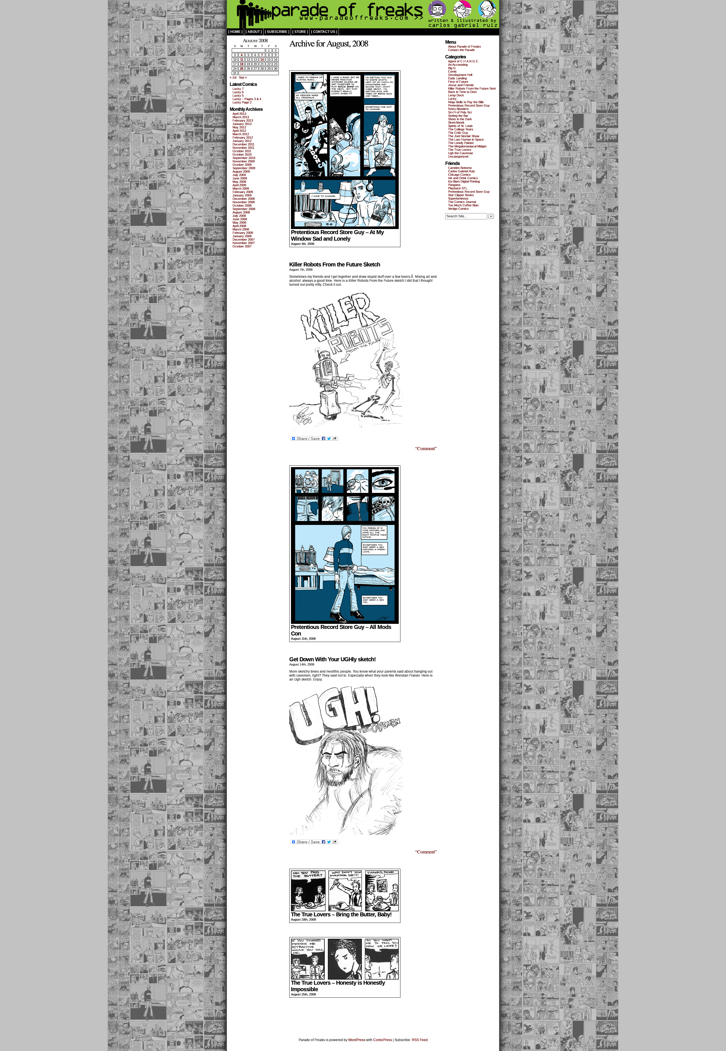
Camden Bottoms (460, 167)
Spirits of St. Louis (460, 126)
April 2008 (239, 226)
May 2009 (239, 181)
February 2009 (243, 192)
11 (241, 59)
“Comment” (426, 448)
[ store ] (300, 32)
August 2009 (241, 171)
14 (262, 59)
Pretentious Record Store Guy (469, 105)
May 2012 (239, 127)
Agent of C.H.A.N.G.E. (463, 61)
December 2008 (244, 198)
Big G (452, 68)
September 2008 (244, 209)
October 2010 (242, 154)
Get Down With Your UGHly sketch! (332, 659)
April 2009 (239, 185)
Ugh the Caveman (460, 153)
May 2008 (239, 222)
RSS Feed (420, 1040)
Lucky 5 (238, 95)
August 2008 (241, 212)
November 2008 (244, 202)
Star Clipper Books (461, 195)
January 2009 (242, 195)
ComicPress (382, 1040)
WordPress (356, 1040)
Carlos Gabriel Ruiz (461, 171)
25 (241, 68)
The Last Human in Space (466, 139)
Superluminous (458, 198)
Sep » (243, 77)
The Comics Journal (462, 202)
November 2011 (243, 147)
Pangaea (454, 185)
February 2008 (243, 232)
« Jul (233, 77)
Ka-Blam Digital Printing (464, 181)
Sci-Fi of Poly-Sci (460, 112)
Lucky (452, 98)
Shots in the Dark (460, 119)
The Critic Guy (458, 132)
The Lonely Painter (461, 143)
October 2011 (242, 151)
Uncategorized (458, 156)
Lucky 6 (238, 92)
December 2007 (244, 239)
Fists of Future (458, 81)
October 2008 (242, 205)
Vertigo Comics (458, 208)
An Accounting (458, 64)
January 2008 (242, 236)
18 (241, 64)
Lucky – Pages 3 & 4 (247, 99)
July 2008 (239, 215)
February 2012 (243, 137)
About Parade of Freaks (464, 46)
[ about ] (254, 32)
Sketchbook (456, 122)
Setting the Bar (458, 115)
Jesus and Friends (461, 85)
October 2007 (242, 246)
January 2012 (242, 141)
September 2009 (244, 168)
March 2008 (241, 229)
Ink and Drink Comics (463, 178)
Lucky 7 (238, 88)
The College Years (460, 129)
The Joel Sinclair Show (463, 136)
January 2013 (242, 124)
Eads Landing (457, 78)
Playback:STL (457, 188)
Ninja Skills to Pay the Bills (466, 102)
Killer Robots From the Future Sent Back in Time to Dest (472, 90)
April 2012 (239, 130)
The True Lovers (459, 149)
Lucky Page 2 (242, 102)
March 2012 (241, 134)
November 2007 (244, 243)
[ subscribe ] (277, 32)
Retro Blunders (458, 109)
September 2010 (244, 158)
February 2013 (243, 120)
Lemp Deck (456, 95)
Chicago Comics (459, 174)
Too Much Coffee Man (463, 205)
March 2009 (241, 188)
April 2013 (239, 113)
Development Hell (460, 75)
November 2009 (244, 161)
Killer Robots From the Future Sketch (334, 264)
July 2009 (239, 175)
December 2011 (243, 144)
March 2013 (241, 117)
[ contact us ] (324, 32)
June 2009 (240, 178)
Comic (452, 71)
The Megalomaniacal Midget (467, 146)
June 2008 (240, 219)
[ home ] (235, 32)
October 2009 (242, 164)
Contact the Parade (461, 50)
